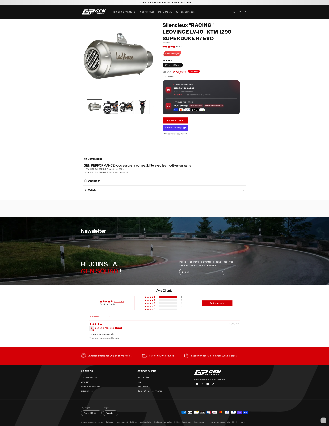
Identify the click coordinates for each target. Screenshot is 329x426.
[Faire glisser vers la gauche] (84, 107)
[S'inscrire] (222, 272)
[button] (125, 12)
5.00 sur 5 (119, 301)
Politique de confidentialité (140, 422)
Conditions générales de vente (218, 422)
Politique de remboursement (117, 422)
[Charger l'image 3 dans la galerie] (126, 107)
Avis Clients (143, 386)
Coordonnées (199, 422)
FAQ (139, 382)
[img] (95, 324)
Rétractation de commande (150, 391)
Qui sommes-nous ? (90, 377)
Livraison (85, 382)
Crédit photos (87, 391)
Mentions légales (238, 422)
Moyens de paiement (90, 386)
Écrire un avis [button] (217, 303)
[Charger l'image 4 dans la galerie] (142, 107)
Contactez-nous (179, 95)
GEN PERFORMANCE (95, 422)
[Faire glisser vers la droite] (153, 107)
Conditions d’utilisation (163, 422)
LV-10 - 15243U (172, 65)
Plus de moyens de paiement (175, 134)
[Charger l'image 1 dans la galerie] (94, 107)
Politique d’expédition (182, 422)
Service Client (144, 377)
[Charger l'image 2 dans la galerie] (110, 107)
